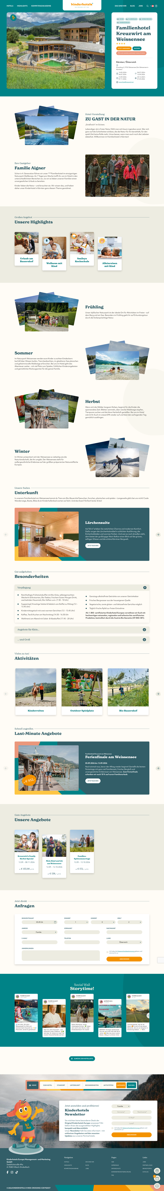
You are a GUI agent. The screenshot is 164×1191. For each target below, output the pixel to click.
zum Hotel (47, 1085)
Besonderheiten (92, 1085)
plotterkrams (108, 1001)
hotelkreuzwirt (25, 996)
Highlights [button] (22, 6)
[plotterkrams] (101, 1002)
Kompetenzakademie (71, 1168)
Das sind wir (90, 1162)
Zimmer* (67, 918)
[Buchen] (157, 1186)
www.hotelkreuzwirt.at (126, 82)
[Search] (148, 6)
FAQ (112, 1175)
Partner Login (147, 1165)
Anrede (25, 928)
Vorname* (68, 928)
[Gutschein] (157, 1171)
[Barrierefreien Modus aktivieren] (156, 5)
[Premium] (13, 17)
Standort (61, 1085)
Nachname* (111, 928)
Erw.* (119, 918)
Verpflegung (24, 587)
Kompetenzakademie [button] (41, 6)
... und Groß (23, 639)
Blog (132, 6)
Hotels (66, 1162)
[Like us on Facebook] (7, 1172)
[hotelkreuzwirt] (17, 996)
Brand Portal (147, 1168)
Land (108, 938)
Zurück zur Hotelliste (83, 1059)
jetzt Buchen (92, 546)
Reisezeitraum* (28, 918)
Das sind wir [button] (120, 6)
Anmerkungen (28, 948)
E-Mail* (24, 938)
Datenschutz (116, 1168)
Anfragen (121, 1085)
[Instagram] (12, 1172)
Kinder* (94, 918)
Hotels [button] (10, 6)
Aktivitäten (108, 1085)
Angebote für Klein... (28, 629)
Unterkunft (75, 1085)
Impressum (115, 1165)
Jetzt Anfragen (124, 48)
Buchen (137, 48)
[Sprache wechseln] (152, 6)
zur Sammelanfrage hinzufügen (132, 53)
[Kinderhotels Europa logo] (82, 5)
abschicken (131, 1135)
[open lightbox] (48, 534)
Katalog (145, 1172)
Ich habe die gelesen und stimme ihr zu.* (130, 1129)
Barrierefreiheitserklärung (121, 1172)
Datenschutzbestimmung (125, 951)
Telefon (67, 938)
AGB (112, 1162)
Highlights (68, 1165)
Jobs (141, 6)
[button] (10, 50)
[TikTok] (16, 1172)
